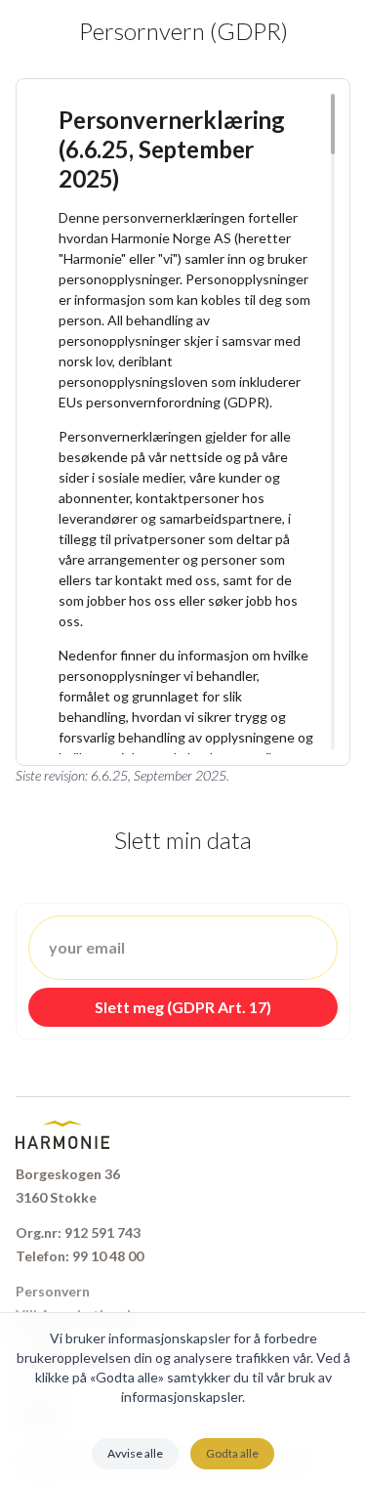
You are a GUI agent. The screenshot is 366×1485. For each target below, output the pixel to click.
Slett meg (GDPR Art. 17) (183, 1006)
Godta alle (232, 1453)
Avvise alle (135, 1453)
